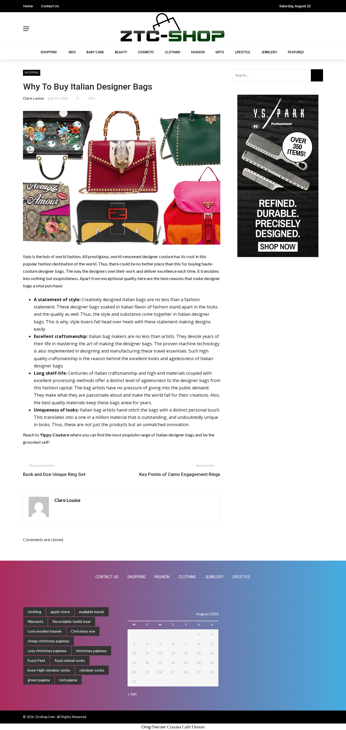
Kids (72, 52)
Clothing (172, 52)
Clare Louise (33, 98)
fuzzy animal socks (70, 660)
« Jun (132, 693)
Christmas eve (83, 631)
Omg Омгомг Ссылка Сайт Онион (173, 726)
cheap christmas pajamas (48, 641)
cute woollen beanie (45, 631)
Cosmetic (146, 52)
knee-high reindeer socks (49, 670)
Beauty (121, 52)
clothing (34, 611)
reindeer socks (91, 670)
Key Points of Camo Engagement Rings (179, 474)
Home (28, 6)
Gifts (219, 52)
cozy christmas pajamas (47, 650)
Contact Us (50, 6)
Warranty (35, 621)
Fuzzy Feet (36, 660)
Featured (296, 52)
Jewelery (269, 52)
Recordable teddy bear (71, 621)
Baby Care (95, 52)
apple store (60, 611)
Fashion (198, 52)
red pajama (68, 680)
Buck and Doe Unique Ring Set (54, 474)
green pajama (39, 680)
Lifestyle (242, 52)
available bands (91, 611)
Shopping (49, 52)
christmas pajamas (91, 650)
